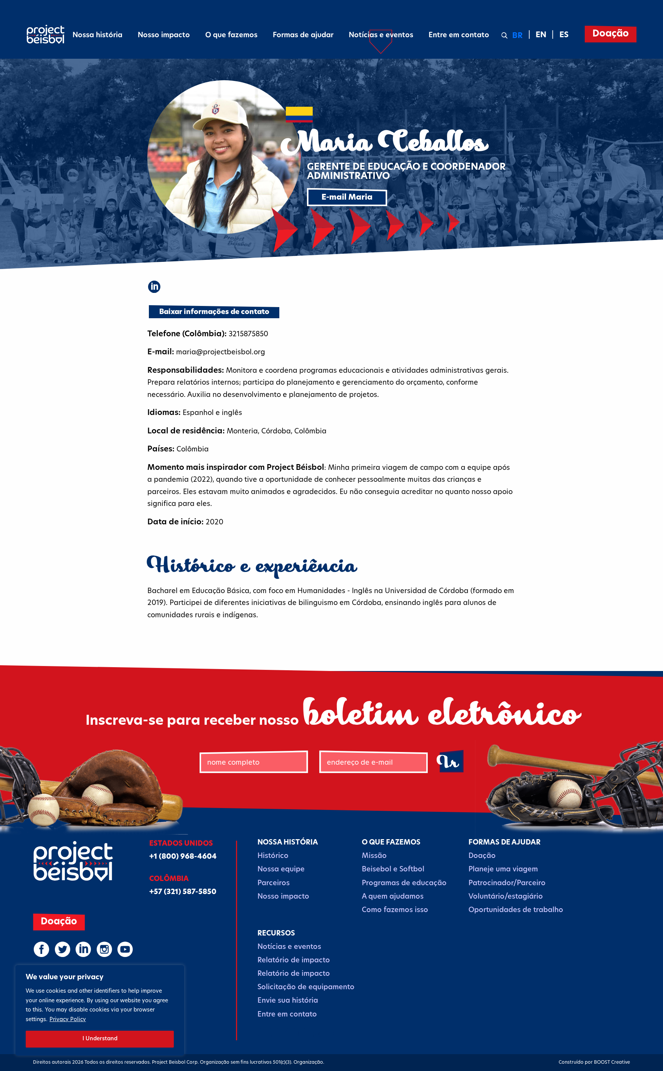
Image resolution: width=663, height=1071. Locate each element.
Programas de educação (404, 883)
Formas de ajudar (303, 35)
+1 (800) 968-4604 (183, 857)
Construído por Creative (594, 1062)
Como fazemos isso (395, 910)
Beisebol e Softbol (393, 869)
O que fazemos (231, 35)
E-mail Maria (347, 198)
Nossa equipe (281, 869)
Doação (610, 34)
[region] (99, 1010)
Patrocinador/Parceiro (507, 883)
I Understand (99, 1039)
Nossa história (97, 35)
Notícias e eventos (381, 35)
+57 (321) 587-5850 (182, 892)
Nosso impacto (164, 35)
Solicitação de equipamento (306, 987)
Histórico (273, 856)
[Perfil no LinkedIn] (154, 287)
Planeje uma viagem (503, 869)
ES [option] (564, 35)
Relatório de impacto (293, 960)
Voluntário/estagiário (505, 897)
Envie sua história (287, 1001)
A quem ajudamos (393, 897)
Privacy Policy (67, 1020)
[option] (536, 35)
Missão (374, 856)
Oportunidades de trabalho (515, 910)
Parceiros (273, 883)
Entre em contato (459, 35)
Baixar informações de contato (214, 312)
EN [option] (541, 35)
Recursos (276, 934)
